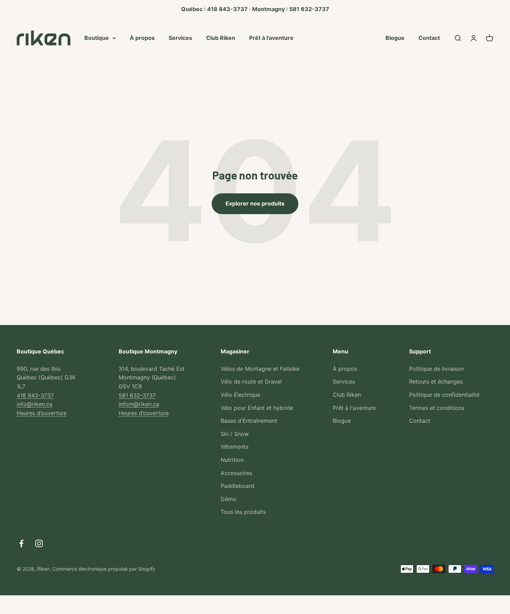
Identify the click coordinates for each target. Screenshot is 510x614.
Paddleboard (237, 485)
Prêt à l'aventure (271, 37)
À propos (142, 37)
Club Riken (220, 37)
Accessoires (236, 473)
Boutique (96, 37)
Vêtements (234, 446)
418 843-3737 (35, 395)
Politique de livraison (436, 368)
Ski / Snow (235, 433)
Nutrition (232, 459)
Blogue (395, 37)
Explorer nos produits (255, 203)
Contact (429, 37)
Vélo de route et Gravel (251, 381)
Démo (228, 498)
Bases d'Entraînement (249, 420)
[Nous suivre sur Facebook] (21, 543)
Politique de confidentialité (444, 394)
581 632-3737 (137, 395)
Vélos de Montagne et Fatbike (260, 368)
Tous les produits (243, 511)
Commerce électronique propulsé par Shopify (103, 569)
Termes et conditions (436, 407)
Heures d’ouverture (42, 413)
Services (180, 37)
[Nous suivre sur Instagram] (39, 543)
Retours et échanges (436, 381)
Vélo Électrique (240, 394)
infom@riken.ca (139, 404)
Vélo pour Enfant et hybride (257, 407)
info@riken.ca (34, 404)
